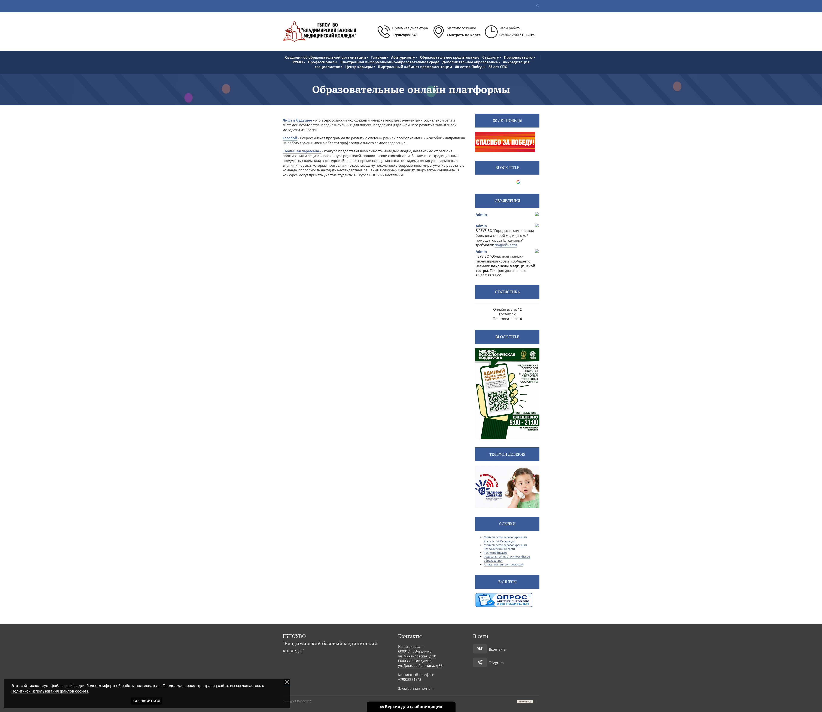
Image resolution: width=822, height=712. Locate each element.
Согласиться (146, 701)
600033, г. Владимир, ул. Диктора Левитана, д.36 (420, 663)
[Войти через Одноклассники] (525, 182)
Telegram (496, 662)
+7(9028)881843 (404, 35)
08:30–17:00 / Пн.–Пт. (517, 35)
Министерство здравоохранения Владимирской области (505, 547)
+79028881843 (409, 679)
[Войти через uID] (489, 182)
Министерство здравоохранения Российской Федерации (505, 539)
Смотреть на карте (464, 35)
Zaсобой (290, 138)
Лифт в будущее (297, 120)
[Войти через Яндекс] (511, 182)
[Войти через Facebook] (503, 182)
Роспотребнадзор (496, 553)
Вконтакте (497, 649)
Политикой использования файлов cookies (49, 691)
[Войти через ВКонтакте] (496, 182)
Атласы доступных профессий (503, 564)
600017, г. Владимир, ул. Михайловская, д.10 (417, 653)
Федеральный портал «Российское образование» (507, 558)
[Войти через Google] (518, 182)
